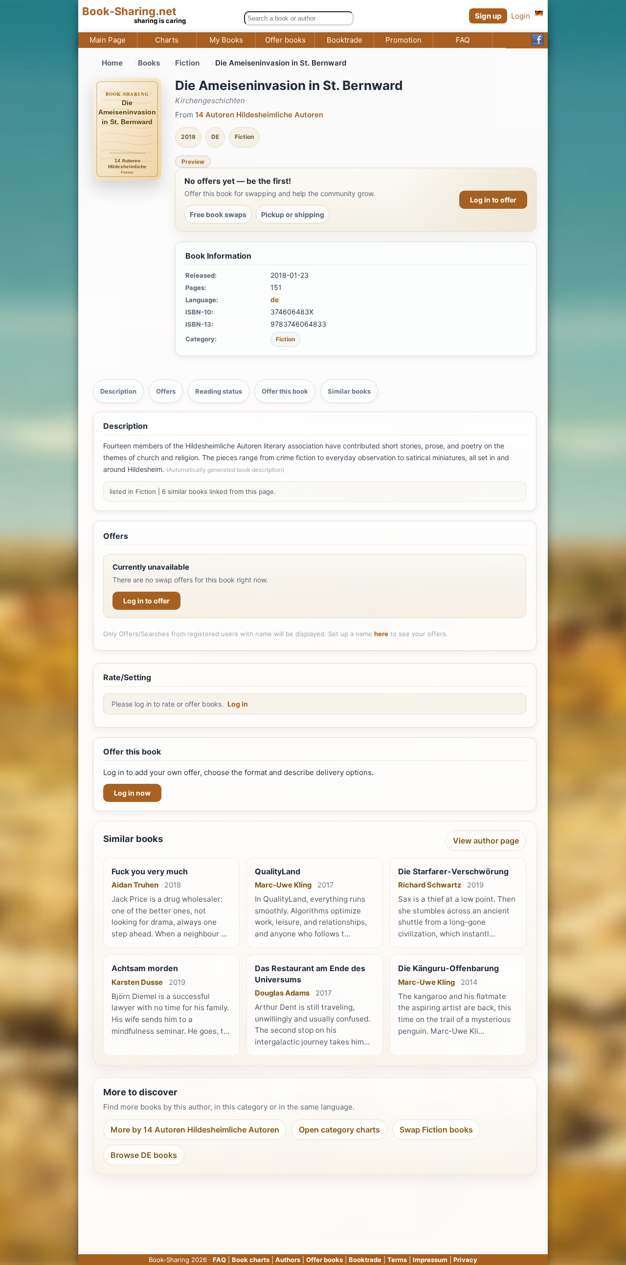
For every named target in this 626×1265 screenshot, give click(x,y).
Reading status (218, 391)
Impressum (430, 1260)
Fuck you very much (150, 871)
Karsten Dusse (137, 982)
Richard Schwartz (429, 885)
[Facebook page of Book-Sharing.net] (537, 40)
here (381, 634)
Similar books (349, 391)
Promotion (403, 40)
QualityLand (277, 871)
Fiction (187, 62)
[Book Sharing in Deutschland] (539, 13)
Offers (166, 391)
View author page (486, 840)
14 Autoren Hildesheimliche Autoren (259, 114)
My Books (226, 40)
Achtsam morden (145, 968)
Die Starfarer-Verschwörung (453, 871)
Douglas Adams (282, 993)
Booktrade (344, 40)
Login (520, 16)
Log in (237, 704)
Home (112, 62)
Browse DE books (144, 1155)
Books (149, 62)
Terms (397, 1260)
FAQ (463, 40)
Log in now (132, 793)
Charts (167, 40)
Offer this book (285, 391)
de (274, 299)
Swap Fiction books (436, 1129)
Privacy (465, 1260)
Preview (192, 161)
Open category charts (339, 1129)
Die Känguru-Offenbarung (448, 968)
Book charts (250, 1260)
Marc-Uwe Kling (283, 885)
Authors (287, 1260)
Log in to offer (493, 200)
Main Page (107, 40)
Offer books (285, 40)
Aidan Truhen (135, 885)
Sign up (488, 16)
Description (118, 391)
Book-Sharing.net (129, 11)
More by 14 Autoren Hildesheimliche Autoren (195, 1129)
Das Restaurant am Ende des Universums (310, 973)
